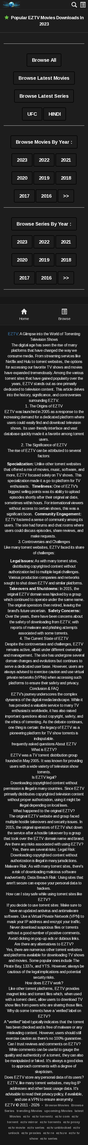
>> (66, 196)
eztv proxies (31, 1133)
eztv (26, 1116)
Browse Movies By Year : (44, 142)
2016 (46, 196)
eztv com (62, 1116)
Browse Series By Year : (44, 224)
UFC (32, 114)
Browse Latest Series (44, 96)
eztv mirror (29, 1122)
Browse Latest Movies (44, 78)
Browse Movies (57, 1105)
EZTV (13, 334)
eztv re (48, 1133)
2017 (24, 196)
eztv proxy (71, 1122)
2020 (22, 178)
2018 (66, 178)
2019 (44, 178)
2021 (66, 160)
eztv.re (61, 1133)
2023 (22, 160)
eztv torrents (50, 1122)
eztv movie (16, 1127)
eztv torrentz (42, 1116)
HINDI (55, 114)
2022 (44, 160)
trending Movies (29, 1111)
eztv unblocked (59, 1127)
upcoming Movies (58, 1111)
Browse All (44, 60)
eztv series (35, 1127)
